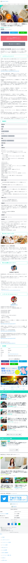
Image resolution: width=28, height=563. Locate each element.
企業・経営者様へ (17, 517)
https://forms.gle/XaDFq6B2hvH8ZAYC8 (8, 343)
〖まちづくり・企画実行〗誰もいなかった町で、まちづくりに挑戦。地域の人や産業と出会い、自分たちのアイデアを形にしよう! (17, 396)
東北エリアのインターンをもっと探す (14, 434)
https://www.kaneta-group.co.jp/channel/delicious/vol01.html (10, 290)
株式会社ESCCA (14, 304)
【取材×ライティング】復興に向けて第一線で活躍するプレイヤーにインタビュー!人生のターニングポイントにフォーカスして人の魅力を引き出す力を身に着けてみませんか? (17, 419)
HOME (1, 511)
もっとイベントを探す (14, 449)
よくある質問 (16, 515)
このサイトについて (17, 511)
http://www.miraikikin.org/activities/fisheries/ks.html (10, 71)
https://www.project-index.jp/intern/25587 (8, 338)
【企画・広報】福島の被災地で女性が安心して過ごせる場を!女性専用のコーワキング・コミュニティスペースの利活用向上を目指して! (17, 412)
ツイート (13, 32)
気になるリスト (2, 515)
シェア (4, 32)
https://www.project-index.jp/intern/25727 (8, 323)
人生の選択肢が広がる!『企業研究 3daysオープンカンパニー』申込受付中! (17, 443)
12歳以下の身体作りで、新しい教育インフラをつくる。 (21, 486)
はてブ (22, 361)
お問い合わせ (4, 560)
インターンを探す (4, 4)
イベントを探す (16, 513)
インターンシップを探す (4, 513)
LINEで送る (22, 32)
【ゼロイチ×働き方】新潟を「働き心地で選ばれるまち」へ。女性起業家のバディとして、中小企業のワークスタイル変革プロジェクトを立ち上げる (14, 472)
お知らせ (3, 557)
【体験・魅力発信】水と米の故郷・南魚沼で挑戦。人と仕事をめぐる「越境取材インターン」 (7, 486)
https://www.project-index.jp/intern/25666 (8, 331)
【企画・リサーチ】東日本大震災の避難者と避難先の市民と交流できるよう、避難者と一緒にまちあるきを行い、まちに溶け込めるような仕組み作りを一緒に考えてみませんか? (17, 404)
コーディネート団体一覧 (4, 517)
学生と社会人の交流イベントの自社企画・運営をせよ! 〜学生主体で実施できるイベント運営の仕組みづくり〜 (17, 427)
